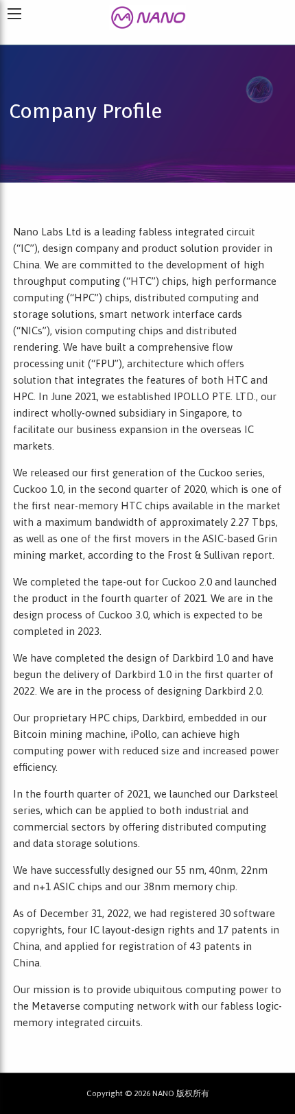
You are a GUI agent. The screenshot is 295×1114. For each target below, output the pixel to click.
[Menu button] (14, 13)
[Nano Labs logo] (148, 16)
